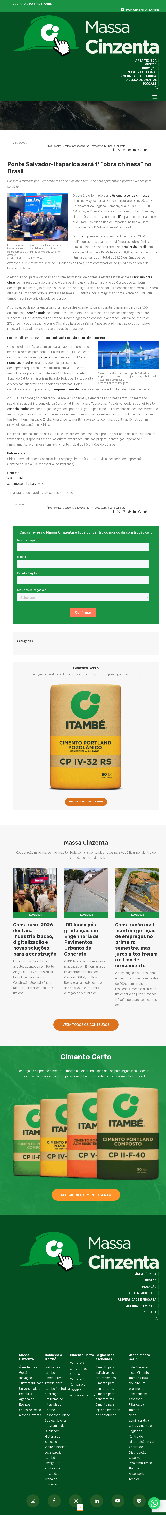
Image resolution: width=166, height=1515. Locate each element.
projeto (44, 357)
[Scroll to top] (80, 1507)
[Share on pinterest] (129, 150)
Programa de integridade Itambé (54, 1404)
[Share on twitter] (118, 150)
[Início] (141, 9)
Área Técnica (146, 60)
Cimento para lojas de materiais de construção (108, 1409)
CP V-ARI (76, 1374)
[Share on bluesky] (145, 150)
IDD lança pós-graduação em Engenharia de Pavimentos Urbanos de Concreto (81, 939)
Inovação (149, 68)
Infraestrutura (98, 146)
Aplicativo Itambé (82, 1395)
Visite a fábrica (55, 1447)
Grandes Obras (80, 146)
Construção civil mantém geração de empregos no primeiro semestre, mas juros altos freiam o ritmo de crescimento (136, 945)
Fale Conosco (138, 1367)
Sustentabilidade (142, 72)
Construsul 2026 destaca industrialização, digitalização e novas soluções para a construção (34, 939)
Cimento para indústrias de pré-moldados (106, 1372)
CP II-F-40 (77, 1379)
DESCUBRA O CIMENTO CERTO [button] (86, 801)
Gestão (151, 64)
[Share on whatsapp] (139, 150)
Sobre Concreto (116, 146)
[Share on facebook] (113, 150)
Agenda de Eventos (141, 80)
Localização (53, 1452)
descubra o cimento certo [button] (86, 1195)
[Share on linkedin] (134, 150)
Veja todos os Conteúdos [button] (86, 1025)
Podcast (150, 84)
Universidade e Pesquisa (137, 76)
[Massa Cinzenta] (86, 36)
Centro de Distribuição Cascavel (137, 1452)
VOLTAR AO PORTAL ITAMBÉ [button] (32, 4)
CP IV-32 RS (78, 1369)
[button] (8, 4)
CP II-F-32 (77, 1363)
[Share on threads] (123, 150)
